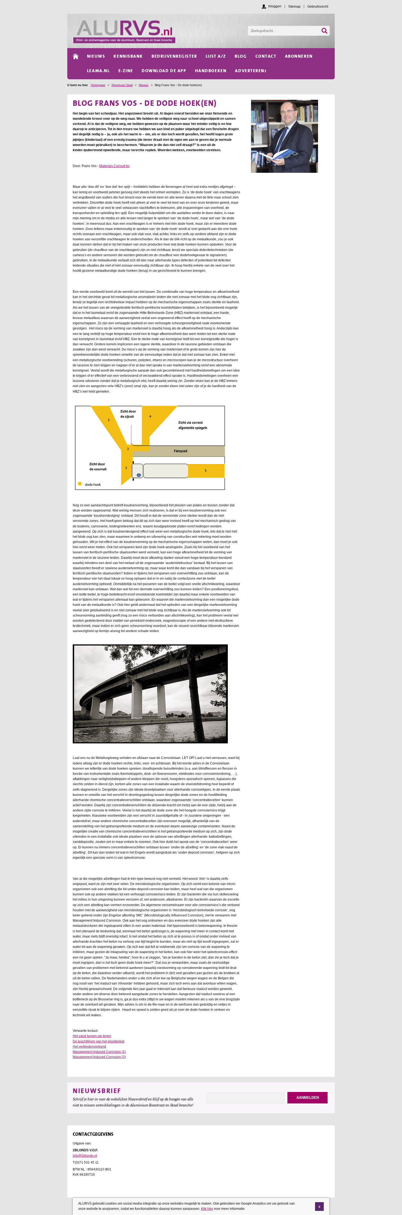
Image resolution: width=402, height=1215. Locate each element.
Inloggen (274, 6)
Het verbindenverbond (89, 1046)
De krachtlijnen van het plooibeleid (98, 1041)
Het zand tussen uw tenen (92, 1036)
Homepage (98, 85)
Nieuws (143, 85)
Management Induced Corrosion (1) (99, 1052)
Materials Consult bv (114, 166)
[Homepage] (204, 31)
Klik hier (207, 1209)
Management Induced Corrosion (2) (99, 1057)
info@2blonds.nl (85, 1156)
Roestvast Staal (122, 85)
